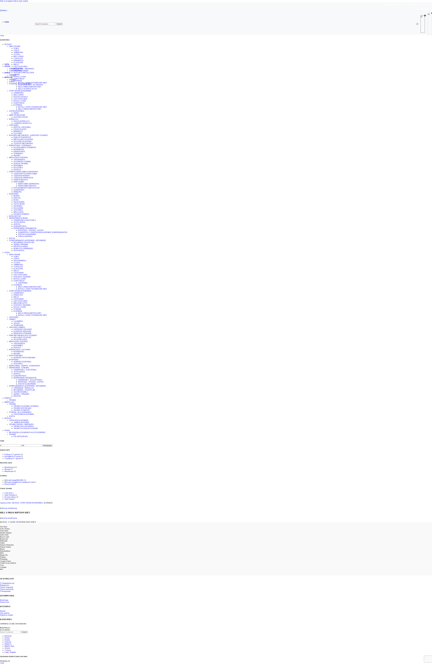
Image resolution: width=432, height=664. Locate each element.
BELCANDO (19, 95)
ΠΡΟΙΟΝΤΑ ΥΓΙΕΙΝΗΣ (22, 333)
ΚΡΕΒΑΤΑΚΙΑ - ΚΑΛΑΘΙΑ (19, 349)
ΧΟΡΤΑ (12, 82)
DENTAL (17, 198)
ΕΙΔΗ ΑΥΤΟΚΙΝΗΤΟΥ (22, 137)
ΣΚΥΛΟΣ (15, 503)
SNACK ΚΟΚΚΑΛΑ (22, 121)
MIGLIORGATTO (20, 303)
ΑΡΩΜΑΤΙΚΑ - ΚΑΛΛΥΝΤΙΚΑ (30, 380)
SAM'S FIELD (19, 103)
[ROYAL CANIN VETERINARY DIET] (8, 518)
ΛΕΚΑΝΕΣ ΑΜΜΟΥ (17, 327)
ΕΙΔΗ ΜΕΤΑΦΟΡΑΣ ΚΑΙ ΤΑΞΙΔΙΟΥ (23, 335)
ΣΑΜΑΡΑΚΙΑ (19, 190)
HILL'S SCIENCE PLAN (27, 89)
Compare (7, 650)
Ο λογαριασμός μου (7, 583)
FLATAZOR (18, 269)
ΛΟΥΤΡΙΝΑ (18, 210)
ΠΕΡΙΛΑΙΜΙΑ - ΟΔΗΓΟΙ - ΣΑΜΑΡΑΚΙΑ (24, 366)
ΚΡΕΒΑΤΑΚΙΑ (19, 151)
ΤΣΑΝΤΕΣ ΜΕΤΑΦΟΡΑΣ (23, 143)
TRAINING (18, 206)
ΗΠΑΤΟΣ (17, 396)
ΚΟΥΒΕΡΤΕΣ (19, 149)
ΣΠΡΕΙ (16, 113)
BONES (17, 196)
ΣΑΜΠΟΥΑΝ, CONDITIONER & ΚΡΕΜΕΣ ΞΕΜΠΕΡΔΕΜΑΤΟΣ (42, 232)
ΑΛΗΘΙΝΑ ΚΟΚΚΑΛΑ (23, 123)
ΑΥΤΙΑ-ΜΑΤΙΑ (19, 222)
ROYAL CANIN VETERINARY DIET (32, 107)
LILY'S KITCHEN (20, 99)
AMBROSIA (18, 265)
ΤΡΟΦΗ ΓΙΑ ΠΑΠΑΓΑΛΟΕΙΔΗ (26, 428)
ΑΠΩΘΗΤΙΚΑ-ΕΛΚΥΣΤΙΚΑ (25, 220)
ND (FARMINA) (20, 261)
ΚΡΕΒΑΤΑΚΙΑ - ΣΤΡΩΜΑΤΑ (20, 145)
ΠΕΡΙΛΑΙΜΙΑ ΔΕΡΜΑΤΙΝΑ (28, 184)
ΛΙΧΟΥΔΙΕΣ (13, 125)
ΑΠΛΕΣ (17, 323)
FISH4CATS (18, 295)
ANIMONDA (19, 93)
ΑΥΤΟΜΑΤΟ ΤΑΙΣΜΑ (22, 161)
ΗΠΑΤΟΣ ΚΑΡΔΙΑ (21, 246)
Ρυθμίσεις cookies (6, 615)
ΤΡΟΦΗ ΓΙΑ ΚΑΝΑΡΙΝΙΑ (24, 426)
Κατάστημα (4, 600)
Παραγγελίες (4, 585)
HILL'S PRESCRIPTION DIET (29, 87)
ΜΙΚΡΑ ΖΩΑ (9, 402)
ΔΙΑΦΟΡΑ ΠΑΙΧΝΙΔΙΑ (22, 362)
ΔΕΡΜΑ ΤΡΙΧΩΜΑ (21, 244)
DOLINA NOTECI (21, 97)
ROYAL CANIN (20, 101)
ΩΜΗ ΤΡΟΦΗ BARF (17, 115)
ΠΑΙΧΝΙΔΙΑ (14, 194)
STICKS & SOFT (20, 129)
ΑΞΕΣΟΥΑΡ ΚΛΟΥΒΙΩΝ (18, 71)
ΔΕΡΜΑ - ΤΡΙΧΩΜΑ (21, 394)
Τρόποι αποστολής (6, 589)
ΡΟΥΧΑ (12, 238)
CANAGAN (18, 267)
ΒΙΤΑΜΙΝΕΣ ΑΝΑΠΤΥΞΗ (24, 242)
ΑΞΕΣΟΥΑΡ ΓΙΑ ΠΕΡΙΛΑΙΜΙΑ (25, 174)
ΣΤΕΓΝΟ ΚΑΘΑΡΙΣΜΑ (27, 234)
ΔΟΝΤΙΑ (17, 224)
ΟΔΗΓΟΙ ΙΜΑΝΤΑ (21, 180)
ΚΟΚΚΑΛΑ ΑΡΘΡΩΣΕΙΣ (23, 248)
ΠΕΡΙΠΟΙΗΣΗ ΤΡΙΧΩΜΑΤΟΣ (25, 228)
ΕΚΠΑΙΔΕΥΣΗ (15, 216)
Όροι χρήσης (4, 613)
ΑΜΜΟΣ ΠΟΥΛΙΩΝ (21, 422)
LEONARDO (19, 273)
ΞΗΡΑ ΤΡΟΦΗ (14, 254)
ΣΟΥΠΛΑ (17, 170)
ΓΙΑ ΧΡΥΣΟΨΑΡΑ (21, 436)
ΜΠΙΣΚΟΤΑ (18, 131)
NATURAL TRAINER (22, 277)
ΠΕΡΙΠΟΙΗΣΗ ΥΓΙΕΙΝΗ (18, 218)
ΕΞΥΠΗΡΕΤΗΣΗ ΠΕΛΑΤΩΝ (392, 5)
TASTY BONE (19, 204)
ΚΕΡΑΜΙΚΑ (18, 166)
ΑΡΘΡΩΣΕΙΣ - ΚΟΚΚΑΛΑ (24, 388)
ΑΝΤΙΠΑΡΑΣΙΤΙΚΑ (16, 111)
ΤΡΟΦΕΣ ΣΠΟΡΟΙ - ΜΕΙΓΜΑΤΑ (21, 424)
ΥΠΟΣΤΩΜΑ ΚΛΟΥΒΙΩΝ (24, 414)
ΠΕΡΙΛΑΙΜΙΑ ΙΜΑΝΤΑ (27, 186)
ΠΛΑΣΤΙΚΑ (18, 168)
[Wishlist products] (423, 24)
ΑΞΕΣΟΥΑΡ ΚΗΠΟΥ (22, 176)
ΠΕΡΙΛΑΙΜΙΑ (19, 182)
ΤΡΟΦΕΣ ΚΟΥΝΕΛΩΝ (22, 408)
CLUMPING (18, 321)
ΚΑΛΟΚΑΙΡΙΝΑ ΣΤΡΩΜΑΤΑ (25, 147)
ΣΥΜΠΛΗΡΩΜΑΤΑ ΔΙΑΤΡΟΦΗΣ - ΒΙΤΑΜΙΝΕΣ (27, 240)
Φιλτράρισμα (47, 445)
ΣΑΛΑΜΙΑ (18, 133)
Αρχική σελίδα (5, 503)
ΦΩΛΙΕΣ (17, 155)
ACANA (17, 263)
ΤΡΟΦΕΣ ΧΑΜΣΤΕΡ (21, 410)
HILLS (16, 271)
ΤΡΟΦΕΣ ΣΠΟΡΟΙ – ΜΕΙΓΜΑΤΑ (21, 69)
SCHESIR (17, 309)
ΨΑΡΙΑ (7, 430)
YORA (16, 256)
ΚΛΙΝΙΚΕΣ (18, 105)
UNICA (16, 259)
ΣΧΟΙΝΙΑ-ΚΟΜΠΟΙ (21, 214)
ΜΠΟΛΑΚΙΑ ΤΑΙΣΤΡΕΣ (18, 341)
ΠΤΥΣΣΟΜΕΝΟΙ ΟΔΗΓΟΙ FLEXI (26, 188)
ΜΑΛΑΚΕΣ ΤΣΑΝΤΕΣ (22, 337)
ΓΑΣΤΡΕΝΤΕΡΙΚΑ (21, 392)
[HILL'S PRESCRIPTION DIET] (8, 508)
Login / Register (10, 652)
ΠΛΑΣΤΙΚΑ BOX (20, 339)
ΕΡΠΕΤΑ (7, 398)
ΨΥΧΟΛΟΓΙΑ (19, 250)
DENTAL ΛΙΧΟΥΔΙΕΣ (22, 127)
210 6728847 (423, 9)
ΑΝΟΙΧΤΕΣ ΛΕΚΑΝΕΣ (23, 329)
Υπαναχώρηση (5, 591)
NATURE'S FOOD (21, 117)
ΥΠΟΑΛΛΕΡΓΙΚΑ (25, 236)
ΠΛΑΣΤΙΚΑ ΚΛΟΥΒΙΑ (23, 141)
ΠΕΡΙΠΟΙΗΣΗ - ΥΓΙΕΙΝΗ (19, 368)
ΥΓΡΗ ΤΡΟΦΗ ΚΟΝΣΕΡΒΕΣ (20, 91)
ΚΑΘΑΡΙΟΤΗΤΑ (20, 226)
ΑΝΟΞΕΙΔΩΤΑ (19, 159)
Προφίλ (3, 611)
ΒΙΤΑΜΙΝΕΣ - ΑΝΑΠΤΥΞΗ (24, 390)
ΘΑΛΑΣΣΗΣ (18, 208)
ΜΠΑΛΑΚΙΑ (19, 212)
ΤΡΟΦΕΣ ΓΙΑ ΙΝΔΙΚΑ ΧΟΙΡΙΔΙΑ (26, 406)
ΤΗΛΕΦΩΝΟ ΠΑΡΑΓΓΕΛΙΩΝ (421, 5)
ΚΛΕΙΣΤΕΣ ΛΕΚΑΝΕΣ (22, 331)
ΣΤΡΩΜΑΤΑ (18, 153)
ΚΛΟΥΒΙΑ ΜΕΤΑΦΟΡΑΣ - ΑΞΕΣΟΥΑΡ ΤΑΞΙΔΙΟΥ (28, 135)
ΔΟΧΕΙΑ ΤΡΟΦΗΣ (21, 164)
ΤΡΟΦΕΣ (12, 75)
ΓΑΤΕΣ (7, 252)
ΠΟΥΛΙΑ (7, 418)
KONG (16, 200)
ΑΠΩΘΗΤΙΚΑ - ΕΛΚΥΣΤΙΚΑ (25, 370)
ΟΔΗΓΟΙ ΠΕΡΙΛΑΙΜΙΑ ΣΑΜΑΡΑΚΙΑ (23, 172)
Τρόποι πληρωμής (6, 587)
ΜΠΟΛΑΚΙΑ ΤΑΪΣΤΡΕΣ (18, 157)
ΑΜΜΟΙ (12, 319)
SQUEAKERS (19, 202)
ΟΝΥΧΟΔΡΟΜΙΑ (16, 356)
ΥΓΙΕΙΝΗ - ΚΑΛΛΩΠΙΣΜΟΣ (20, 412)
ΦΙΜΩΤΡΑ (18, 192)
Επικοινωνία (4, 602)
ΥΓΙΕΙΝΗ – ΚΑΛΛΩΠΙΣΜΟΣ (20, 84)
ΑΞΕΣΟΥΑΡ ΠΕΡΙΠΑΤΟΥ (23, 178)
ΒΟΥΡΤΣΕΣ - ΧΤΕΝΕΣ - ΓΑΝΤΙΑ (31, 230)
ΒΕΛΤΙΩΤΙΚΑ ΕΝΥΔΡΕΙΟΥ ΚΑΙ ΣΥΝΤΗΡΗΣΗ (27, 432)
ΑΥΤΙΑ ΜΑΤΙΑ (19, 372)
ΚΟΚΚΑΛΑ (13, 119)
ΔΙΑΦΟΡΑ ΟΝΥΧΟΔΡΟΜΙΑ (24, 358)
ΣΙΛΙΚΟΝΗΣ (18, 325)
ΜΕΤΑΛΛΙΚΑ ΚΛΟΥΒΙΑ (23, 139)
